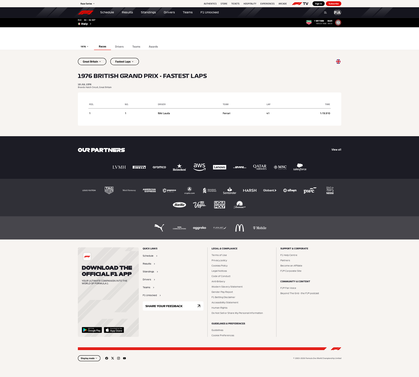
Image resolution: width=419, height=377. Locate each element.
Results (127, 12)
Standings (148, 12)
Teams (188, 12)
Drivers (169, 12)
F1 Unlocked (210, 12)
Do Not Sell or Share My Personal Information (237, 313)
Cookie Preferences (223, 336)
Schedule (107, 12)
